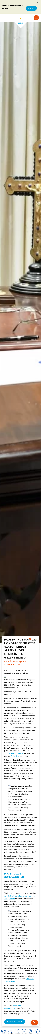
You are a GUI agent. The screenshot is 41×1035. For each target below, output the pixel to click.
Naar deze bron (15, 1021)
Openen (31, 8)
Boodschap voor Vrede (14, 753)
